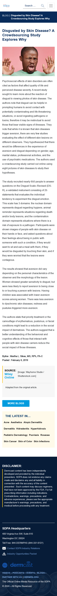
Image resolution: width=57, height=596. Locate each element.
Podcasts (18, 573)
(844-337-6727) (35, 542)
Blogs (41, 573)
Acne (6, 422)
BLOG (5, 15)
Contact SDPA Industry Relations (23, 548)
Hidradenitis (22, 428)
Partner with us (12, 577)
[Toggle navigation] (51, 6)
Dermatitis (9, 428)
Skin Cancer (10, 441)
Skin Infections (42, 441)
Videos (6, 573)
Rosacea (45, 435)
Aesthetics (16, 422)
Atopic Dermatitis (33, 422)
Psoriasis (34, 435)
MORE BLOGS (16, 403)
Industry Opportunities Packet (22, 553)
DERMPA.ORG (31, 577)
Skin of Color (25, 441)
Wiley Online (9, 376)
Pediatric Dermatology (16, 435)
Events (30, 573)
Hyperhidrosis (38, 428)
